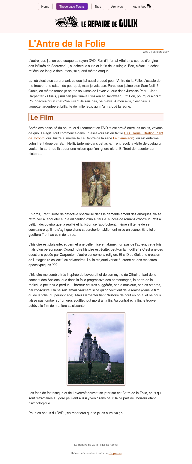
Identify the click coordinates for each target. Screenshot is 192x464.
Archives (117, 6)
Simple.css (115, 453)
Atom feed (140, 6)
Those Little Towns (72, 6)
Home (45, 6)
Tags (98, 6)
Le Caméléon (123, 137)
